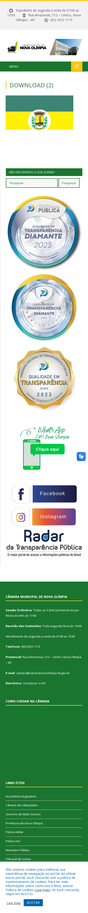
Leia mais (42, 890)
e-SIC (42, 683)
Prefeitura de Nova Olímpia (24, 823)
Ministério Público (18, 850)
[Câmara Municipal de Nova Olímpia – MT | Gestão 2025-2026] (44, 46)
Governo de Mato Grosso (23, 814)
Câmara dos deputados (22, 805)
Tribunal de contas (18, 859)
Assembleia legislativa (21, 796)
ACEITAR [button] (33, 902)
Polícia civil (13, 841)
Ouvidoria (30, 683)
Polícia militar (14, 832)
